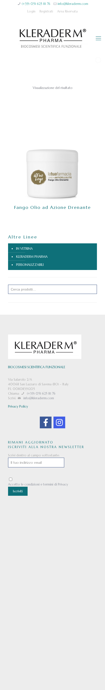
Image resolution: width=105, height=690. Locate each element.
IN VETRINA (24, 249)
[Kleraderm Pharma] (52, 38)
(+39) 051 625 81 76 (36, 4)
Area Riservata (67, 11)
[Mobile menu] (98, 38)
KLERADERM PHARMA (32, 257)
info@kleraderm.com (73, 4)
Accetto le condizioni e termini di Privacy (38, 484)
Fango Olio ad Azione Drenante (52, 207)
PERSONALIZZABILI (30, 265)
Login (31, 11)
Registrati (46, 11)
